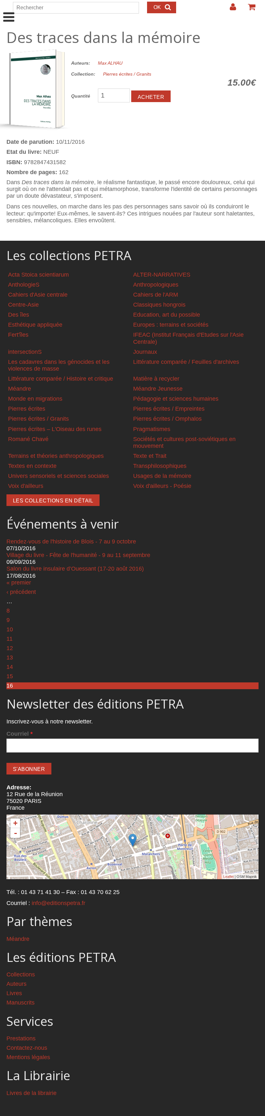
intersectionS (25, 352)
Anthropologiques (155, 284)
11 (9, 639)
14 (9, 667)
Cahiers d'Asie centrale (38, 294)
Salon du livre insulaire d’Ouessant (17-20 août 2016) (75, 568)
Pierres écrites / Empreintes (169, 408)
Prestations (21, 1038)
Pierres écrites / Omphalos (167, 419)
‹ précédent (21, 592)
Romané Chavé (28, 439)
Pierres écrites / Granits (127, 74)
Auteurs (16, 984)
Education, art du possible (166, 314)
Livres (14, 993)
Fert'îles (18, 335)
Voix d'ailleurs (25, 486)
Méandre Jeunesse (158, 388)
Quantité (80, 96)
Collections (20, 974)
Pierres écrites (26, 408)
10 (9, 629)
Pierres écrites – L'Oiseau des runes (54, 429)
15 (9, 676)
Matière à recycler (156, 378)
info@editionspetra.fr (58, 903)
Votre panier (248, 9)
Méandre (19, 388)
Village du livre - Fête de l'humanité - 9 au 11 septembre (78, 555)
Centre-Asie (23, 304)
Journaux (145, 352)
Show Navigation (9, 10)
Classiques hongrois (159, 304)
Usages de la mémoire (162, 476)
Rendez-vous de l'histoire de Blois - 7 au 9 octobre (71, 541)
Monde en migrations (35, 398)
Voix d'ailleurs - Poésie (162, 486)
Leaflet (228, 877)
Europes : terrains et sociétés (170, 324)
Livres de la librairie (31, 1093)
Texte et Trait (149, 456)
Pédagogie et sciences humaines (175, 398)
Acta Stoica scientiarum (38, 274)
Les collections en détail (53, 500)
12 (9, 648)
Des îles (18, 314)
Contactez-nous (26, 1048)
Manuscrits (20, 1002)
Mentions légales (28, 1057)
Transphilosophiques (159, 466)
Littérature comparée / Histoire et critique (60, 378)
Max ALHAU (110, 63)
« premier (18, 582)
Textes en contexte (32, 466)
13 (9, 657)
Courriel (19, 734)
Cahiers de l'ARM (155, 294)
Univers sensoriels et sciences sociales (58, 476)
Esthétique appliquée (35, 324)
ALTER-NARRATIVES (161, 274)
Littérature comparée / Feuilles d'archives (186, 362)
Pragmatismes (151, 429)
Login (229, 9)
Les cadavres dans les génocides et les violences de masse (59, 365)
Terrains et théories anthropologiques (56, 456)
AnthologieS (23, 284)
